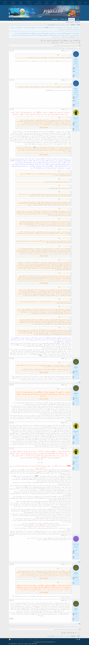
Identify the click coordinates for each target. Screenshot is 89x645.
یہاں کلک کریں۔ (56, 37)
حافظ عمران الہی (76, 61)
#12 (10, 80)
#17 (10, 448)
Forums (71, 19)
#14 (10, 358)
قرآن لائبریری (38, 2)
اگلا (65, 48)
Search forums (70, 22)
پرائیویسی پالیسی (33, 639)
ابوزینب (76, 117)
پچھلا (77, 48)
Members (55, 19)
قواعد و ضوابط (44, 639)
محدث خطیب (20, 2)
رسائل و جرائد (28, 2)
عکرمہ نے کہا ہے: (65, 362)
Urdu (77, 639)
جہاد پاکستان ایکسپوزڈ (71, 42)
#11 (10, 50)
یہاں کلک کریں (62, 29)
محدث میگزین (54, 2)
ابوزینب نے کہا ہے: (64, 55)
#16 (10, 422)
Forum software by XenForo (44, 641)
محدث (85, 2)
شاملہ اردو (5, 2)
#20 (10, 600)
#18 (10, 535)
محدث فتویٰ (62, 2)
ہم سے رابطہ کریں (55, 639)
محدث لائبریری (71, 2)
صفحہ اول (14, 639)
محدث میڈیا (47, 2)
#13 (10, 109)
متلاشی (76, 367)
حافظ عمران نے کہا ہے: (63, 84)
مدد (26, 639)
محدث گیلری (13, 2)
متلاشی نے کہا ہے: (65, 117)
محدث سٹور (79, 2)
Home (77, 19)
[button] (59, 19)
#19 (10, 564)
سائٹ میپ (20, 639)
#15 (10, 385)
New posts (77, 22)
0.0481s (19, 643)
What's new (64, 19)
